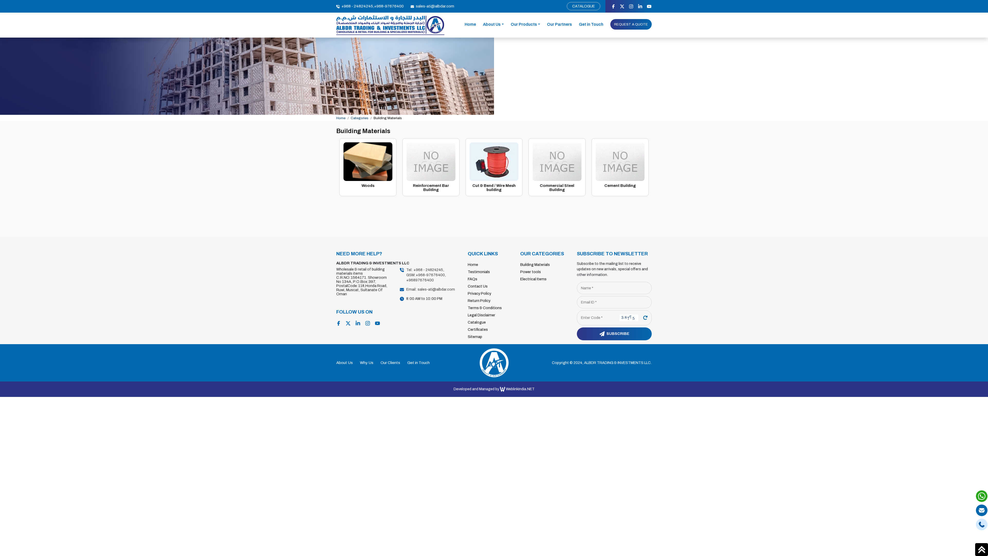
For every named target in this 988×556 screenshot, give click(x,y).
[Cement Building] (620, 161)
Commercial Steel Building (557, 188)
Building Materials (535, 265)
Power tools (530, 272)
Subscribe (617, 333)
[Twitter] (622, 6)
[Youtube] (649, 6)
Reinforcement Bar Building (431, 188)
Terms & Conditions (485, 308)
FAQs (472, 279)
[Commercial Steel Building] (557, 161)
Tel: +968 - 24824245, (425, 270)
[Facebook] (613, 6)
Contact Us (478, 286)
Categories (359, 118)
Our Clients (390, 363)
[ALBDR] (390, 25)
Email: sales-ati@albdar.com (430, 289)
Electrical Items (533, 279)
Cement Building (620, 186)
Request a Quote (631, 24)
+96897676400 (420, 280)
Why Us (366, 363)
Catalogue (583, 6)
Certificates (478, 329)
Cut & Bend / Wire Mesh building (494, 188)
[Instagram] (631, 6)
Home (470, 24)
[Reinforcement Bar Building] (431, 161)
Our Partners (559, 24)
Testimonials (479, 272)
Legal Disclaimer (481, 315)
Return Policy (479, 301)
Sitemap (475, 337)
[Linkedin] (640, 6)
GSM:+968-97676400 (425, 275)
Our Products (524, 24)
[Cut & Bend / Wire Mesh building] (494, 161)
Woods (367, 186)
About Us (492, 24)
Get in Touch (591, 24)
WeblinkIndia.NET (520, 389)
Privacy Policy (479, 293)
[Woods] (367, 161)
